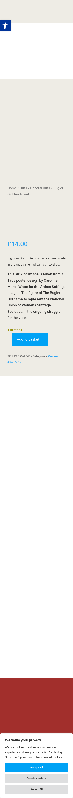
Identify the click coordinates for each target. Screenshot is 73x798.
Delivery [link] (14, 64)
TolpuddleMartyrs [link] (22, 10)
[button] (60, 12)
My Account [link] (31, 57)
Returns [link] (50, 57)
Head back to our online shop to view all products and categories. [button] (28, 639)
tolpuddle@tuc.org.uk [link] (30, 707)
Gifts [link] (23, 188)
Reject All (36, 789)
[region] (36, 765)
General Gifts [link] (40, 188)
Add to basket (28, 339)
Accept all (36, 767)
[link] (36, 134)
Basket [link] (12, 57)
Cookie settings (37, 778)
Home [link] (12, 188)
